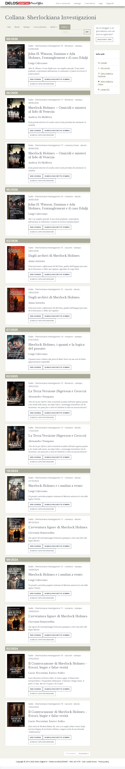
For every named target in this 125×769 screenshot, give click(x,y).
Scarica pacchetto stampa (57, 79)
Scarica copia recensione (42, 84)
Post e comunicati (63, 3)
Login (100, 3)
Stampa (26, 27)
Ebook (17, 27)
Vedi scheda (35, 79)
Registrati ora (104, 39)
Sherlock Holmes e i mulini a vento (55, 485)
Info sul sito (105, 68)
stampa (78, 45)
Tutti (9, 27)
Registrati (110, 3)
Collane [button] (64, 27)
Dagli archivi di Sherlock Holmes (54, 255)
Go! (87, 32)
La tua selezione (39, 27)
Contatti (104, 63)
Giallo (30, 45)
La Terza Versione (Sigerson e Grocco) (57, 391)
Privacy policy (103, 761)
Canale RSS (105, 89)
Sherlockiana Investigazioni (47, 45)
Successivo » (84, 753)
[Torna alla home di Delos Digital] (24, 3)
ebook (83, 145)
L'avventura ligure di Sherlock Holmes (57, 527)
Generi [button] (53, 27)
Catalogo (77, 3)
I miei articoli (90, 3)
